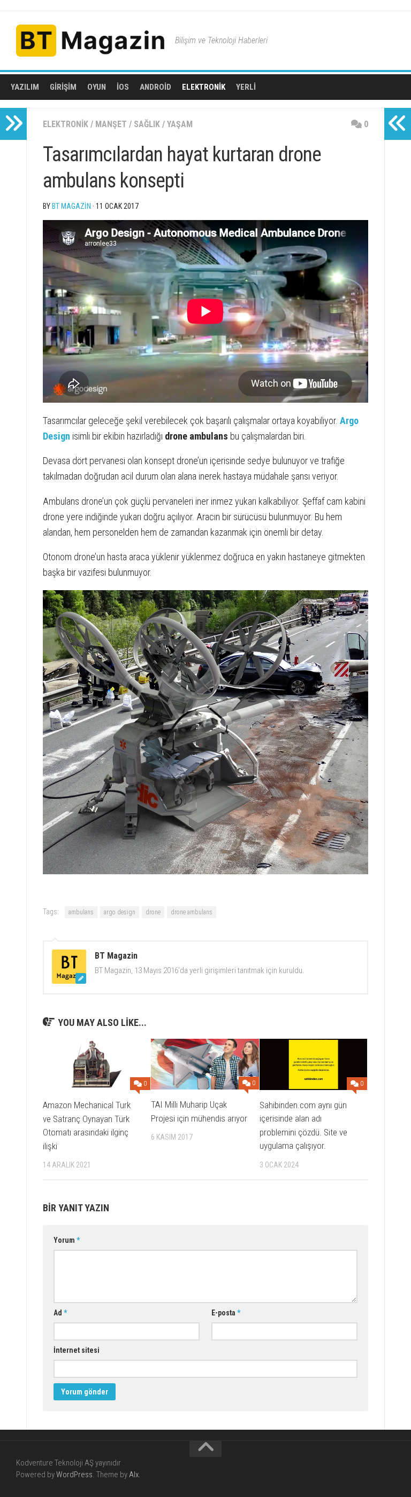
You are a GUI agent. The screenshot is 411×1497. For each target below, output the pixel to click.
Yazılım (25, 87)
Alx (134, 1474)
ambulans (81, 912)
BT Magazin (71, 206)
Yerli (246, 87)
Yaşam (180, 124)
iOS (123, 87)
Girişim (63, 87)
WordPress (74, 1474)
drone (153, 912)
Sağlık (147, 124)
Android (155, 87)
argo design (119, 912)
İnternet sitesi (77, 1350)
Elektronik (203, 87)
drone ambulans (191, 912)
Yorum (67, 1240)
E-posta (225, 1312)
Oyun (96, 87)
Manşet (111, 124)
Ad (60, 1312)
